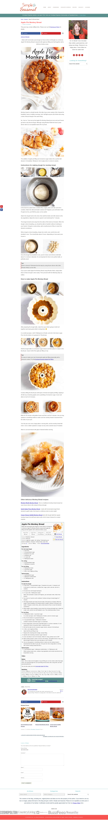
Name (22, 767)
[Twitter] (62, 691)
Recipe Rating (24, 748)
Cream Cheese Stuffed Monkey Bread (31, 515)
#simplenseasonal (52, 681)
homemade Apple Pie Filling (41, 666)
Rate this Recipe (59, 539)
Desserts (26, 19)
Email (22, 772)
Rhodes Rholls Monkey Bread (29, 503)
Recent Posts (27, 686)
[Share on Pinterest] (1, 206)
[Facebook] (61, 691)
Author (23, 686)
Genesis (81, 817)
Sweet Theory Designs (67, 817)
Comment (23, 752)
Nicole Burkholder (45, 543)
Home (22, 19)
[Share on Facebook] (1, 209)
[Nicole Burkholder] (24, 695)
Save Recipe (59, 536)
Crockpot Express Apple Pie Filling (44, 359)
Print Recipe (59, 534)
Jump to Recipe (25, 37)
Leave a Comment (27, 24)
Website (22, 777)
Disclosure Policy (55, 27)
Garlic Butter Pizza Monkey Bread (30, 509)
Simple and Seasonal (28, 8)
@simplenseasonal (40, 681)
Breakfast (33, 729)
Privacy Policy (76, 803)
